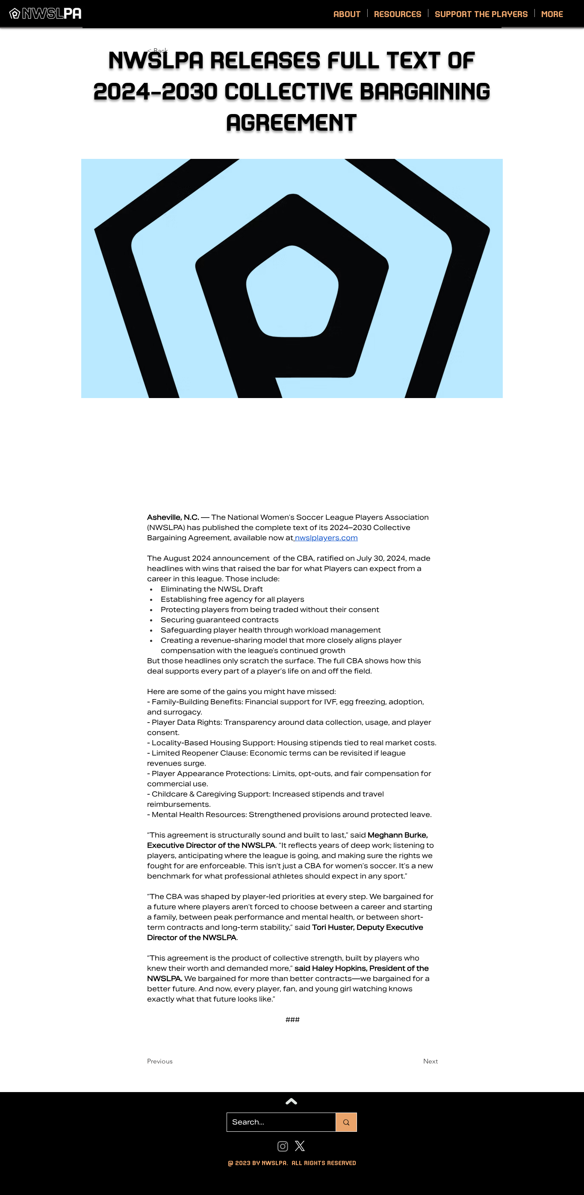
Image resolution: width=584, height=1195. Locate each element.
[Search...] (346, 1122)
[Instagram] (283, 1146)
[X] (300, 1146)
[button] (347, 13)
